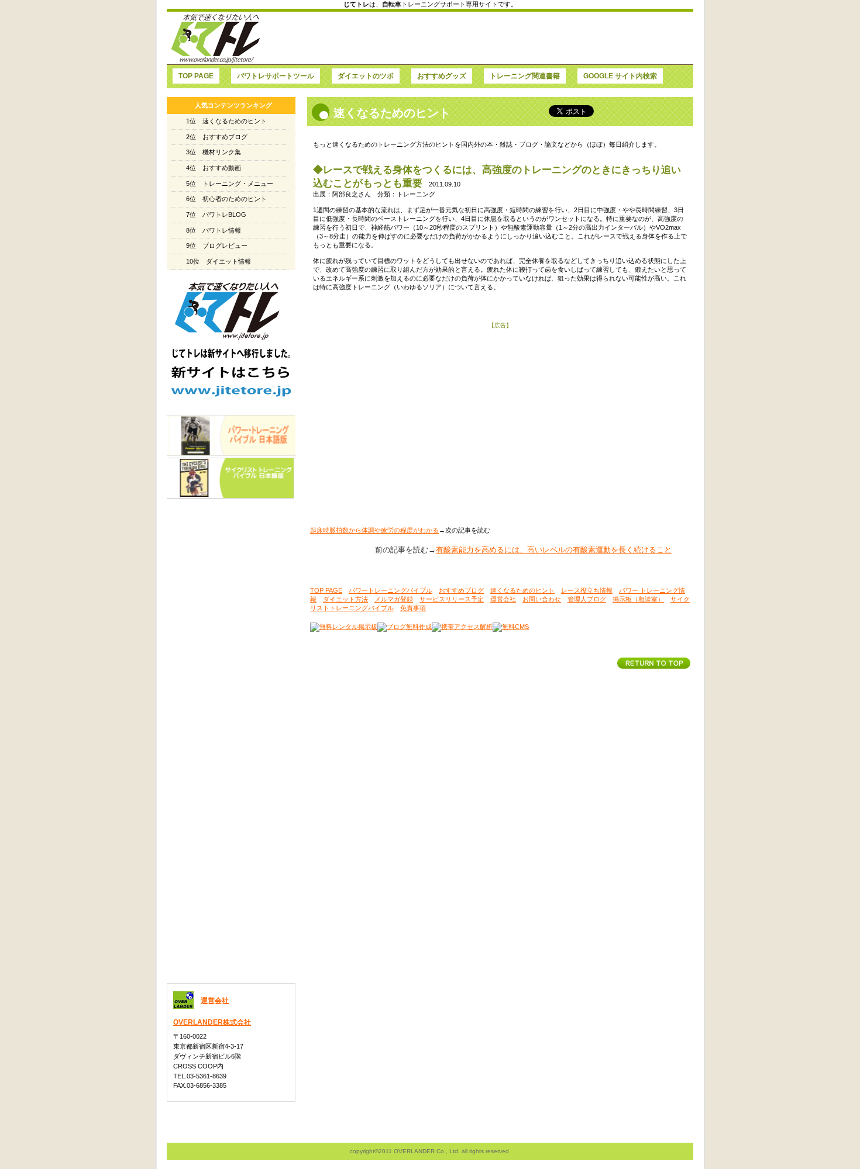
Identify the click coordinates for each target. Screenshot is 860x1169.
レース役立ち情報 (587, 590)
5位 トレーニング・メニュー (229, 183)
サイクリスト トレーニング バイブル (231, 478)
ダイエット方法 (345, 599)
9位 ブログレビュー (216, 245)
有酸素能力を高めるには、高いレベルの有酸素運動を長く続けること (554, 549)
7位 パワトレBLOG (216, 214)
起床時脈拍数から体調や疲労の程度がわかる (374, 530)
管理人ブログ (586, 599)
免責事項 (413, 607)
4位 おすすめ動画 (213, 167)
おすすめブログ (461, 590)
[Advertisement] (477, 38)
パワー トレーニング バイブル (231, 435)
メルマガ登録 (393, 599)
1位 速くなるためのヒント (226, 120)
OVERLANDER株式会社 (212, 1022)
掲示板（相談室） (638, 599)
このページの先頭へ (653, 663)
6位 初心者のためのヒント (226, 198)
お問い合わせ (541, 599)
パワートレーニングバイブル (390, 590)
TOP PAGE (326, 590)
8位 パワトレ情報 (213, 230)
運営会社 (503, 599)
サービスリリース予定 (451, 599)
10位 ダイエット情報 (218, 261)
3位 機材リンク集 (213, 151)
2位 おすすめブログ (216, 136)
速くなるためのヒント (522, 590)
